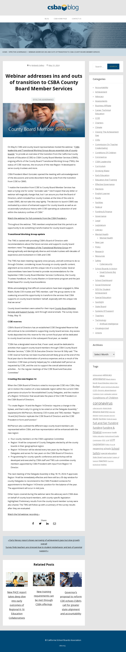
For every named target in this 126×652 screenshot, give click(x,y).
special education (109, 453)
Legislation (99, 444)
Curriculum (100, 166)
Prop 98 (112, 444)
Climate (98, 127)
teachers (103, 460)
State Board (100, 306)
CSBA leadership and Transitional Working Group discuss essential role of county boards (43, 150)
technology (97, 465)
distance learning (101, 411)
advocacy (107, 375)
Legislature (100, 225)
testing (104, 464)
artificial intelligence (109, 323)
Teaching (110, 461)
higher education (99, 436)
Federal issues (112, 419)
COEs (97, 140)
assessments (101, 101)
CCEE (97, 118)
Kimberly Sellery (38, 65)
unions (98, 332)
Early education (102, 175)
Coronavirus (101, 157)
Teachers (99, 315)
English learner (102, 193)
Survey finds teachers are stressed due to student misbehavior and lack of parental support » (44, 549)
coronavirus (103, 403)
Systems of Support (104, 311)
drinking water (102, 170)
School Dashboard (103, 280)
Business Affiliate (103, 105)
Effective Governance (43, 99)
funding (97, 427)
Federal (98, 207)
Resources (100, 256)
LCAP (107, 440)
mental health (101, 234)
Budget (96, 386)
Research (99, 251)
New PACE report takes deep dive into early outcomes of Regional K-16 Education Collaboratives (16, 605)
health (114, 432)
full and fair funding (105, 423)
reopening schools (102, 448)
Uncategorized (102, 328)
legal (97, 220)
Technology (100, 320)
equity (98, 198)
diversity (112, 412)
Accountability (101, 87)
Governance (100, 216)
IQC (103, 440)
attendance (99, 379)
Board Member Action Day (108, 383)
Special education (103, 297)
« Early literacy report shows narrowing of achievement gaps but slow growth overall (44, 542)
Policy (98, 247)
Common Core (98, 394)
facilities (99, 202)
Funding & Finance (103, 211)
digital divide (107, 408)
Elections (99, 189)
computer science (110, 394)
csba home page (60, 19)
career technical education (110, 387)
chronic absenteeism (106, 390)
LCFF (112, 440)
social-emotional (103, 284)
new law (99, 242)
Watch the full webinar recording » (23, 514)
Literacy (98, 229)
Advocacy (99, 96)
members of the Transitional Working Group (47, 247)
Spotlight (99, 302)
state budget (107, 457)
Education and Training (106, 179)
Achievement (101, 92)
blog (47, 19)
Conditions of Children (105, 152)
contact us (76, 19)
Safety (98, 260)
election (95, 415)
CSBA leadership (103, 161)
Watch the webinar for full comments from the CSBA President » (37, 218)
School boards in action (106, 268)
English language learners (107, 415)
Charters (99, 122)
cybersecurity (106, 264)
